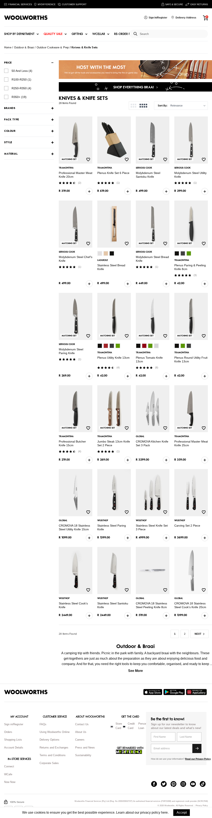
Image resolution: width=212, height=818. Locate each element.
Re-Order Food (125, 34)
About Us (80, 732)
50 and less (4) (22, 70)
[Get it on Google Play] (174, 692)
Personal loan (143, 726)
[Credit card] (124, 727)
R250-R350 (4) (21, 88)
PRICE (8, 62)
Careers (79, 739)
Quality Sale (53, 34)
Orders (8, 732)
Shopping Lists (13, 739)
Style (8, 142)
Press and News (85, 747)
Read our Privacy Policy (198, 759)
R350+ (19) (19, 97)
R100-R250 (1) (21, 79)
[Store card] (112, 727)
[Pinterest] (175, 784)
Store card (119, 726)
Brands (9, 108)
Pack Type (11, 119)
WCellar (98, 34)
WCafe (8, 774)
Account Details (13, 747)
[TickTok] (205, 784)
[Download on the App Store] (153, 692)
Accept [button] (182, 812)
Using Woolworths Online (55, 732)
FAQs (43, 724)
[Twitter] (166, 784)
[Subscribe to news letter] (196, 748)
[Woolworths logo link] (26, 17)
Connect (9, 766)
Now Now (9, 782)
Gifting (77, 34)
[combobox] (172, 34)
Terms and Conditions (53, 755)
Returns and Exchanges (54, 747)
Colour (10, 131)
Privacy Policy (202, 806)
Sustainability (83, 755)
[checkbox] (6, 71)
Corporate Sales (49, 763)
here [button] (164, 812)
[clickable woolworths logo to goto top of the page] (26, 692)
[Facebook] (156, 784)
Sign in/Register (13, 724)
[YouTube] (195, 784)
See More (135, 670)
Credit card (131, 726)
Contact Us (82, 724)
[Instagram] (185, 784)
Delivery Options (49, 739)
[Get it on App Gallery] (197, 692)
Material (11, 153)
